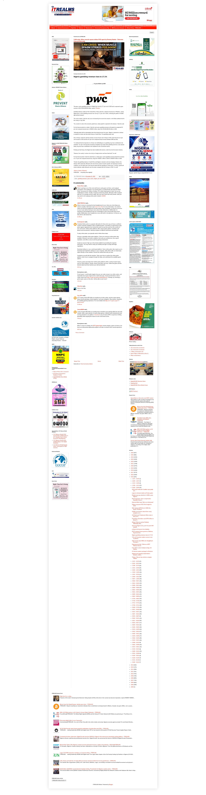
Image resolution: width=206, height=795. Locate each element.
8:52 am (79, 329)
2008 (132, 678)
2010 (132, 673)
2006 (132, 682)
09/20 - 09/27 (135, 581)
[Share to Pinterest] (108, 176)
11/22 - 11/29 (135, 561)
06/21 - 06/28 (135, 609)
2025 (132, 455)
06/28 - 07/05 (135, 607)
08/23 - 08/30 (135, 589)
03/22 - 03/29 (135, 638)
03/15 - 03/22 (135, 640)
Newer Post (77, 361)
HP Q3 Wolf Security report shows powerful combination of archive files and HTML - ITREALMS (84, 728)
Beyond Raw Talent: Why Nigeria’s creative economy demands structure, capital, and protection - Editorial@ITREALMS (90, 744)
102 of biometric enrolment (137, 347)
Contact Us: (119, 25)
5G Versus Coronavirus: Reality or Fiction (59, 374)
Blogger (111, 784)
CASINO (103, 196)
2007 (132, 680)
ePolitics (66, 25)
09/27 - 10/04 (135, 578)
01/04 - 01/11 (135, 662)
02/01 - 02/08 (135, 653)
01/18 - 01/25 (135, 657)
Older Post (121, 361)
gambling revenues (82, 178)
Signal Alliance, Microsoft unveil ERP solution (142, 398)
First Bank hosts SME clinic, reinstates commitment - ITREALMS (144, 419)
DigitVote (73, 28)
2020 (132, 465)
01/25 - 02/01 (135, 655)
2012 (132, 669)
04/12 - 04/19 (135, 631)
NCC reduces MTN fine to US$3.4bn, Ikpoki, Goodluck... (141, 508)
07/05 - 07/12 (135, 605)
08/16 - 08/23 (135, 592)
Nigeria (95, 178)
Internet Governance (63, 28)
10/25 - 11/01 (135, 570)
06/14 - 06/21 (135, 611)
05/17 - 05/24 (135, 620)
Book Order (149, 25)
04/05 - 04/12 (135, 633)
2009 (132, 676)
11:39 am (79, 198)
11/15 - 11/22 (135, 563)
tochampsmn (80, 221)
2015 (132, 476)
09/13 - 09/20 (135, 583)
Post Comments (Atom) (87, 363)
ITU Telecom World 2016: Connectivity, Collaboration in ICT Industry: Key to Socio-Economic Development (60, 436)
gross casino (90, 178)
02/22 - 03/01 (135, 646)
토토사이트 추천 (99, 206)
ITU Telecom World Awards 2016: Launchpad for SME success (60, 446)
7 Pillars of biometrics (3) (137, 351)
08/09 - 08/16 (135, 594)
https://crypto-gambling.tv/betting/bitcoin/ (97, 277)
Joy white (80, 295)
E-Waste (53, 28)
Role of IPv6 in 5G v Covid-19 (60, 371)
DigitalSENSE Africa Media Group (139, 385)
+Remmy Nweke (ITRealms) (80, 170)
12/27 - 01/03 (135, 478)
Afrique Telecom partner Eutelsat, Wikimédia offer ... (140, 523)
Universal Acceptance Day (102, 28)
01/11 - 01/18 (135, 660)
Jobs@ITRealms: (139, 25)
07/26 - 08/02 (135, 598)
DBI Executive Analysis (118, 28)
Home (52, 25)
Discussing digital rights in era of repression (71, 720)
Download (96, 314)
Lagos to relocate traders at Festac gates (142, 493)
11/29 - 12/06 (135, 487)
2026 (132, 452)
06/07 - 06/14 (135, 614)
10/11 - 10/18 (135, 574)
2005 (132, 684)
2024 (132, 457)
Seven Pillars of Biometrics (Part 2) (139, 353)
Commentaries (98, 25)
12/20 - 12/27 (135, 481)
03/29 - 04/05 (135, 635)
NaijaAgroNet (128, 25)
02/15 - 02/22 (135, 649)
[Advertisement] (99, 347)
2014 (132, 665)
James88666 (80, 309)
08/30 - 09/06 (135, 587)
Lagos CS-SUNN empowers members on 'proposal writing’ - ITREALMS (78, 752)
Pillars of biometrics (135, 355)
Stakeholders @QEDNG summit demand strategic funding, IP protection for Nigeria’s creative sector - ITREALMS (88, 769)
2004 (132, 687)
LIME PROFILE (81, 203)
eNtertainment (75, 25)
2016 (132, 474)
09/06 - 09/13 (135, 585)
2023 (132, 459)
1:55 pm (79, 281)
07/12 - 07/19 (135, 603)
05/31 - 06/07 (135, 616)
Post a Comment (80, 332)
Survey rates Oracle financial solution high (141, 440)
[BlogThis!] (104, 176)
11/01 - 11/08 (135, 567)
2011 (132, 671)
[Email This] (102, 176)
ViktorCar (79, 286)
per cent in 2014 (101, 178)
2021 (132, 463)
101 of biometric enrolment (137, 349)
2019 (132, 468)
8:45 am (79, 267)
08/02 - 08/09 (135, 596)
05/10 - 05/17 (135, 622)
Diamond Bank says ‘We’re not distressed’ (142, 502)
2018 (132, 470)
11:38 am (79, 216)
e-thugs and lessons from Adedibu (140, 529)
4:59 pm (79, 318)
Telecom (81, 28)
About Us (58, 25)
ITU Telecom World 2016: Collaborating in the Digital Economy (60, 442)
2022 (132, 461)
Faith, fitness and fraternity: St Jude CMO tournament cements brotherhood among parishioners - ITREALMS (88, 760)
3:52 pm (79, 290)
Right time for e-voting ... (66, 696)
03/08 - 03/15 (135, 642)
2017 (132, 472)
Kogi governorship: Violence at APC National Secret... (141, 545)
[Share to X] (105, 176)
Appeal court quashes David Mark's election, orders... (141, 554)
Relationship (89, 28)
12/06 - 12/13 (135, 485)
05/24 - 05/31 (135, 618)
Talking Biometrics (86, 25)
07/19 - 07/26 (135, 600)
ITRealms (97, 108)
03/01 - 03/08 (135, 644)
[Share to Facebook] (107, 176)
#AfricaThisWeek (108, 25)
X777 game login (97, 325)
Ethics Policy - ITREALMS (134, 28)
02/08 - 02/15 (135, 651)
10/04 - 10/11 (135, 576)
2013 (132, 667)
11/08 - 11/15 (135, 565)
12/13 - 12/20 (135, 483)
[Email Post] (99, 176)
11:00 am (79, 304)
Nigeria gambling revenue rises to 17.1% (142, 535)
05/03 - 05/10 (135, 624)
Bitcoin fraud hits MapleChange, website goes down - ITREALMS (145, 407)
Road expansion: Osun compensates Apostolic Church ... (141, 499)
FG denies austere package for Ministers (142, 551)
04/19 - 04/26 (135, 629)
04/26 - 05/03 (135, 627)
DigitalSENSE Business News (138, 381)
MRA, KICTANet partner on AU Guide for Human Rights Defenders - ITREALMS (145, 430)
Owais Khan (80, 186)
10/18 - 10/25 (135, 572)
